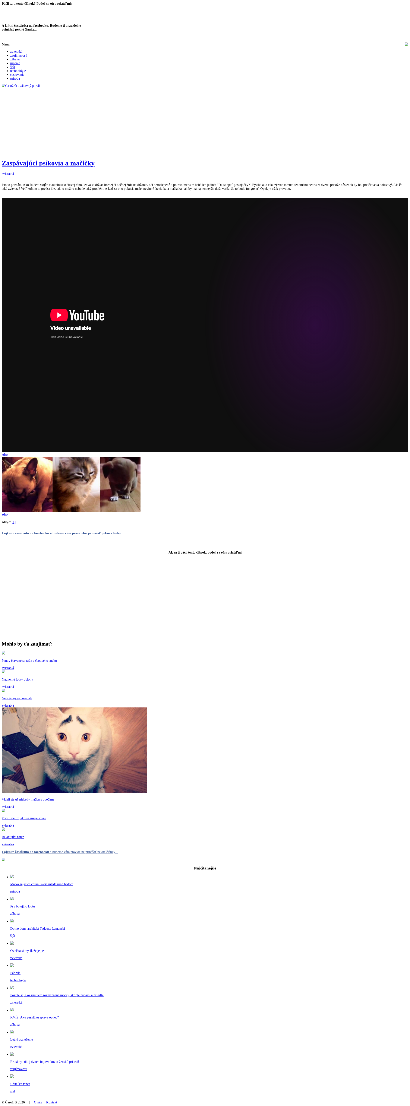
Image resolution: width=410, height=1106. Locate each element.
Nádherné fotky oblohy (17, 679)
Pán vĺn (15, 973)
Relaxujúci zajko (13, 837)
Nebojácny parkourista (17, 698)
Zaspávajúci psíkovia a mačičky (48, 163)
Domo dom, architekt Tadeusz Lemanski (37, 928)
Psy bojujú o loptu (22, 906)
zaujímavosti (18, 55)
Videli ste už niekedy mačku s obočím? (28, 799)
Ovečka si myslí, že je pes (27, 951)
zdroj (5, 454)
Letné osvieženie (21, 1039)
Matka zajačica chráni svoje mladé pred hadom (41, 884)
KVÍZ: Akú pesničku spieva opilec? (34, 1017)
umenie (15, 63)
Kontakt (51, 1102)
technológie (18, 71)
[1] (14, 522)
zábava (15, 59)
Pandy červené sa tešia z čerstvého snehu (29, 660)
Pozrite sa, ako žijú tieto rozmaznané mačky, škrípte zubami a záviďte (57, 995)
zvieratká (16, 51)
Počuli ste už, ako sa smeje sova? (24, 818)
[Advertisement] (130, 125)
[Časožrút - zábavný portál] (21, 86)
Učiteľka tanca (20, 1084)
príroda (15, 78)
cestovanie (17, 74)
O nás (38, 1102)
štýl (12, 67)
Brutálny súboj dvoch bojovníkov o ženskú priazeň (44, 1062)
